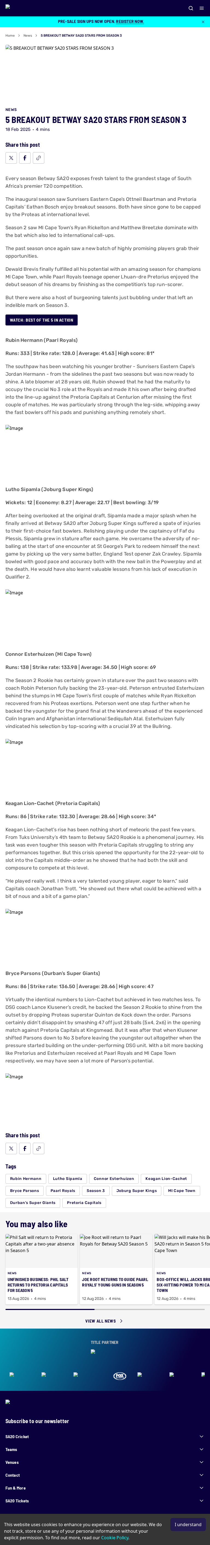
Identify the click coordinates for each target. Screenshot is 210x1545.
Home (10, 35)
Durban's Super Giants (33, 1202)
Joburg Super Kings (136, 1190)
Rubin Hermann (26, 1178)
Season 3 (96, 1190)
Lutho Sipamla (67, 1178)
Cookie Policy (114, 1538)
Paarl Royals (63, 1190)
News (28, 35)
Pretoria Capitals (84, 1202)
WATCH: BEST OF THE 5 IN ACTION (41, 319)
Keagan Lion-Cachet (166, 1178)
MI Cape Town (181, 1190)
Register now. (130, 21)
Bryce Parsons (24, 1190)
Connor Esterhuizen (114, 1178)
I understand (188, 1524)
